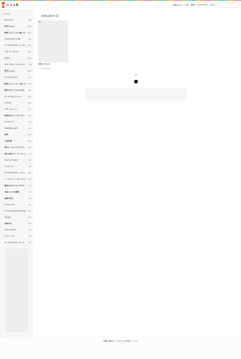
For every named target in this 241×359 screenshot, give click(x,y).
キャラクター (202, 5)
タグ (212, 5)
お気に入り (177, 5)
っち (12, 5)
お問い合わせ (108, 341)
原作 (193, 5)
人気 (186, 5)
